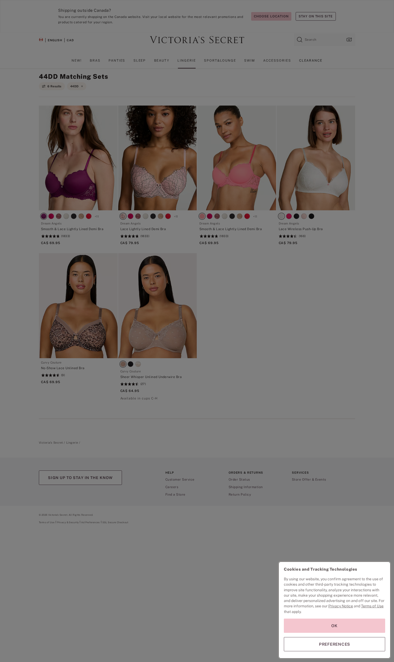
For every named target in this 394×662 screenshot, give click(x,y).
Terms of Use (372, 606)
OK (334, 625)
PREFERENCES (334, 644)
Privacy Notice (340, 606)
